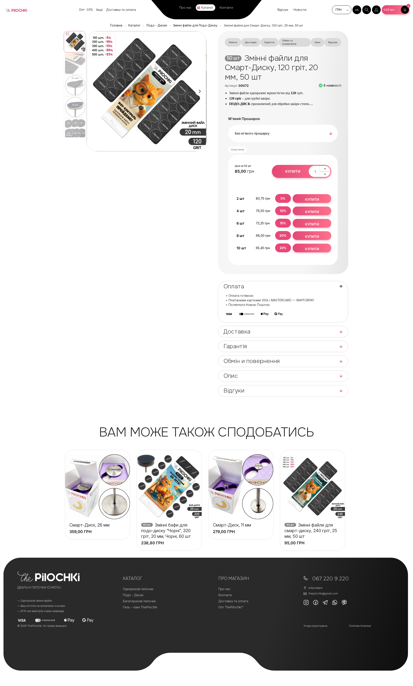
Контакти (226, 7)
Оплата (233, 42)
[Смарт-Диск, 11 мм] (241, 486)
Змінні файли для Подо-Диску (195, 25)
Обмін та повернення (289, 42)
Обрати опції (97, 529)
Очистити (237, 149)
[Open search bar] (366, 9)
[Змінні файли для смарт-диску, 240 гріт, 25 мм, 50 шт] (312, 486)
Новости (300, 9)
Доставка (250, 42)
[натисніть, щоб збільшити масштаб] (146, 91)
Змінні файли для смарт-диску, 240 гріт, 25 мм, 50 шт (310, 530)
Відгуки (283, 9)
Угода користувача (315, 625)
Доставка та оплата (121, 9)
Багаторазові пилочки (139, 601)
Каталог (207, 7)
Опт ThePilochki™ (230, 607)
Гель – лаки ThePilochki (140, 607)
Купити (292, 171)
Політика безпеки (360, 625)
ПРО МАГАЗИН (233, 578)
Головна (116, 25)
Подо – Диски (133, 595)
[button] (396, 9)
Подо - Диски (157, 25)
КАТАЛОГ (132, 578)
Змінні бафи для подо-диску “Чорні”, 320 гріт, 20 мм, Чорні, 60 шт (166, 530)
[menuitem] (357, 9)
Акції (99, 9)
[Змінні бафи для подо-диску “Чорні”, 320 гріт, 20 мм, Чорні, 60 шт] (169, 486)
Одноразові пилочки (138, 589)
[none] (357, 9)
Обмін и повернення (252, 361)
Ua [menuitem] (357, 9)
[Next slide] (199, 91)
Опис (317, 42)
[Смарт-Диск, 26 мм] (97, 486)
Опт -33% (86, 9)
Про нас (185, 7)
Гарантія (269, 42)
